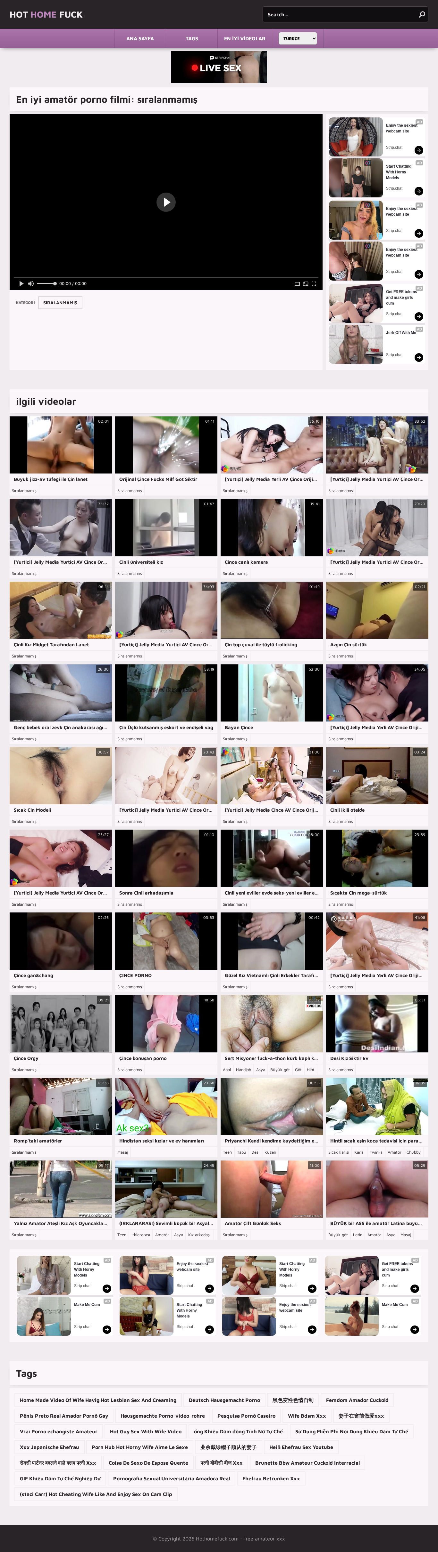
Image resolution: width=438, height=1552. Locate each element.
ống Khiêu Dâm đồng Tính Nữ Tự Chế (238, 1431)
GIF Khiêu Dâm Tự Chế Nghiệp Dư (60, 1478)
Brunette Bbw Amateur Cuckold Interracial (307, 1463)
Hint (311, 1069)
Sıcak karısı (338, 1152)
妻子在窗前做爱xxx (361, 1416)
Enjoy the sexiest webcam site (402, 128)
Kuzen (270, 1152)
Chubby (414, 1152)
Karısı (359, 1152)
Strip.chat (394, 147)
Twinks (376, 1152)
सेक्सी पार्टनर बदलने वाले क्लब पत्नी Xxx (58, 1463)
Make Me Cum (87, 1304)
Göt (298, 1069)
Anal (227, 1069)
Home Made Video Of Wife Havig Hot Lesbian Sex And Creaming (98, 1400)
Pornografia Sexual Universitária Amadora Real (171, 1478)
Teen (227, 1152)
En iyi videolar (244, 38)
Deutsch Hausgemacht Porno (224, 1400)
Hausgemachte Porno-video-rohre (163, 1416)
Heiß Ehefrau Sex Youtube (301, 1447)
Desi (255, 1152)
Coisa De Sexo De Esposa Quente (148, 1463)
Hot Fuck (46, 14)
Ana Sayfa (140, 38)
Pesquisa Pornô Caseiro (246, 1416)
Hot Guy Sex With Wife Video (145, 1431)
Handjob (243, 1069)
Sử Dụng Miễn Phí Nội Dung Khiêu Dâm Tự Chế (351, 1431)
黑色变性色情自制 (293, 1400)
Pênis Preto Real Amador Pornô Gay (64, 1416)
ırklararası (140, 1234)
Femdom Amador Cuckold (357, 1400)
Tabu (241, 1152)
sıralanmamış (60, 302)
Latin (357, 1234)
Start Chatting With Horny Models (399, 172)
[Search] (422, 14)
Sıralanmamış (24, 490)
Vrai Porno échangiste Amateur (58, 1431)
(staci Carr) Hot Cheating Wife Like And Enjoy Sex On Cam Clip (96, 1494)
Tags (192, 38)
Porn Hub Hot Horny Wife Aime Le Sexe (140, 1447)
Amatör (394, 1152)
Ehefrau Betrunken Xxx (271, 1478)
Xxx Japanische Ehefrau (49, 1447)
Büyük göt (280, 1069)
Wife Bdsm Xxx (307, 1416)
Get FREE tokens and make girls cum (402, 298)
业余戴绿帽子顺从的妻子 (228, 1447)
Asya (260, 1069)
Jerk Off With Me (401, 332)
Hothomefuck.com (217, 1538)
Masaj (122, 1152)
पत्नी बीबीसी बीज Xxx (222, 1463)
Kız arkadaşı (199, 1234)
